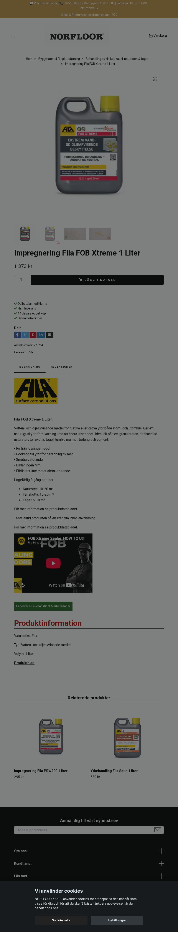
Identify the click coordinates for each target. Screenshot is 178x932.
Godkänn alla (61, 920)
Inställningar (117, 920)
